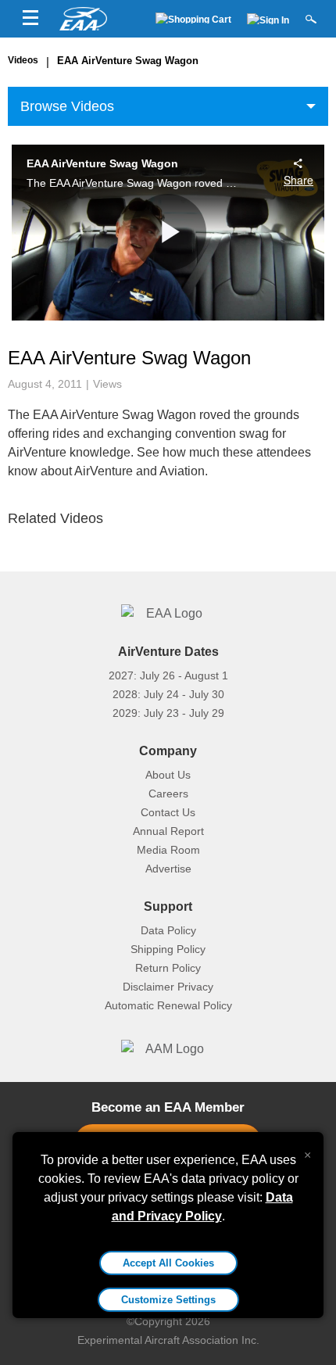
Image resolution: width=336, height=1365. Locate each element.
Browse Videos (67, 106)
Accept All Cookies (168, 1263)
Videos (23, 60)
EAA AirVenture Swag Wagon (127, 60)
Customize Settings (168, 1300)
